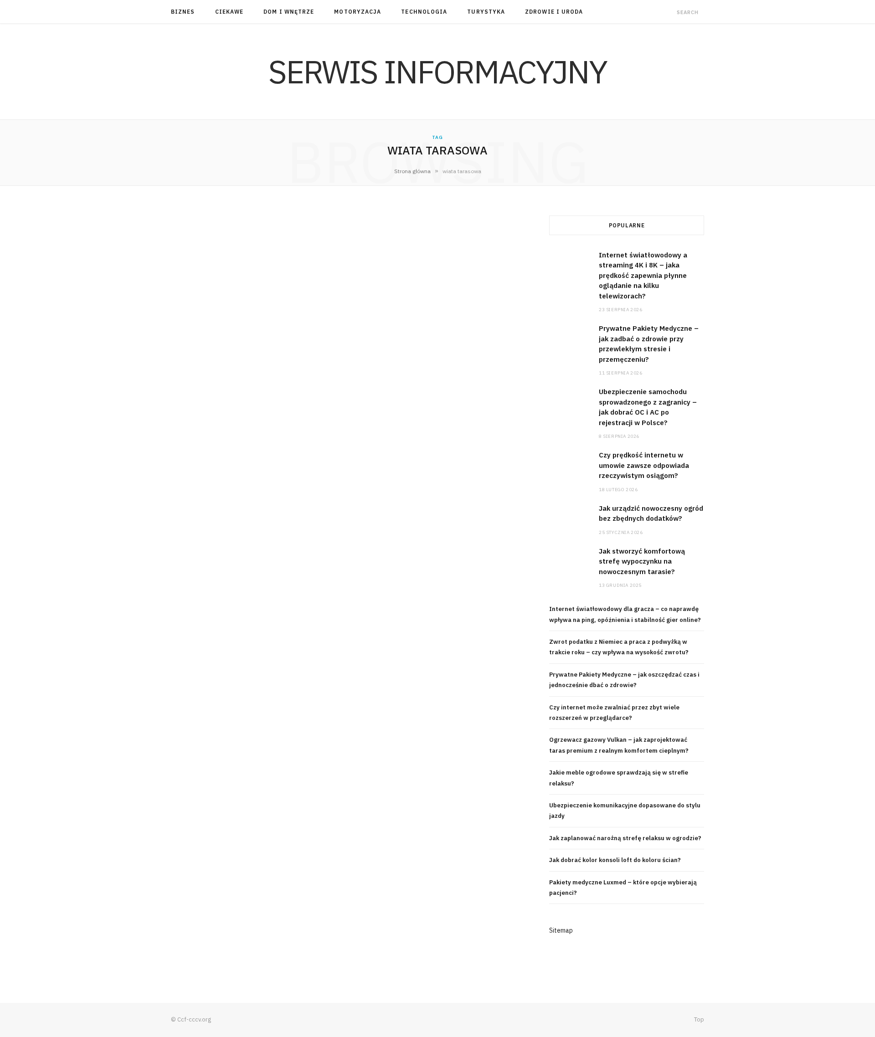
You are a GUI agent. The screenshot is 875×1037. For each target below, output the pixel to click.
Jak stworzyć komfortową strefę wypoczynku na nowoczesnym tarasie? (642, 561)
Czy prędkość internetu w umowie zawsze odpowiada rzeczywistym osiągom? (644, 465)
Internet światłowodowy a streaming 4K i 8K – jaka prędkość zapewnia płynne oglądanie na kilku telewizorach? (643, 275)
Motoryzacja (357, 11)
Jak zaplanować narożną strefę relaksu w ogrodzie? (625, 838)
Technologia (424, 11)
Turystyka (486, 11)
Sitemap (561, 930)
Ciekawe (229, 11)
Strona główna (412, 171)
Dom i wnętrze (288, 11)
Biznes (183, 11)
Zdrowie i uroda (554, 11)
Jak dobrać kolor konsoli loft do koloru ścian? (615, 860)
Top (698, 1019)
